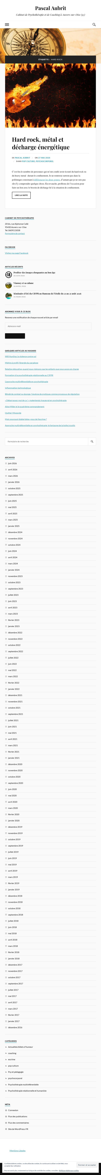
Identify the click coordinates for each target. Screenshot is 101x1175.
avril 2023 (12, 607)
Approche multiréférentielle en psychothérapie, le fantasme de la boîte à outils (40, 425)
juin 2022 (12, 664)
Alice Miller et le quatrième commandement (24, 406)
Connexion (13, 1110)
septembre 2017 (15, 983)
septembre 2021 (15, 714)
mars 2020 (13, 808)
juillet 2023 (13, 595)
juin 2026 (12, 463)
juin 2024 (12, 551)
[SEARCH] (92, 441)
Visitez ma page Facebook (16, 253)
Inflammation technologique (18, 388)
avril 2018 (12, 939)
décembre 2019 (15, 827)
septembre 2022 (15, 651)
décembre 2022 (15, 632)
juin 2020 (12, 789)
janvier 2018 (13, 958)
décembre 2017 (15, 964)
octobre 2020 (14, 776)
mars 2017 (13, 1008)
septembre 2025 (15, 494)
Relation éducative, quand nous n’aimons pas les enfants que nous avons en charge (42, 369)
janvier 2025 (13, 526)
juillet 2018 (13, 921)
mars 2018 (13, 946)
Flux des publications (17, 1116)
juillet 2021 (13, 720)
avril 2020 (12, 802)
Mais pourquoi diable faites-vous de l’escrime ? (26, 419)
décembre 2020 (15, 764)
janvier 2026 (13, 482)
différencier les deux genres (47, 179)
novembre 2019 (15, 833)
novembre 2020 (15, 770)
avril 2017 (12, 1002)
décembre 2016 (15, 1027)
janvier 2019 (13, 889)
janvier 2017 (13, 1021)
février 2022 (13, 682)
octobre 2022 (14, 645)
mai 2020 (12, 795)
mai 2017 (12, 996)
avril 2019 (12, 870)
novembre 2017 (15, 971)
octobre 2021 (14, 707)
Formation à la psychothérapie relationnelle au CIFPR (29, 375)
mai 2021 (12, 733)
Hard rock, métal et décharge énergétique (41, 143)
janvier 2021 (13, 758)
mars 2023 (13, 613)
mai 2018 (12, 933)
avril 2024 (12, 557)
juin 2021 (12, 726)
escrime (11, 1059)
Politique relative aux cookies (69, 1171)
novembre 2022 (15, 639)
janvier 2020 (13, 820)
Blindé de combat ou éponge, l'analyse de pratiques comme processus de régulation (42, 394)
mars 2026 (13, 476)
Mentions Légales (18, 1150)
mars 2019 (13, 877)
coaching (12, 1053)
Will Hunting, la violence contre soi (20, 356)
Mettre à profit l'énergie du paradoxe (21, 362)
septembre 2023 (15, 588)
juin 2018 (12, 927)
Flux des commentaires (18, 1122)
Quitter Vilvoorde (13, 413)
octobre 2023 (14, 582)
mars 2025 (13, 519)
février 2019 (13, 883)
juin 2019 (12, 858)
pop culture (28, 161)
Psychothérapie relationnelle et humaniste (27, 1090)
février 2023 (13, 620)
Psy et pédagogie (15, 1072)
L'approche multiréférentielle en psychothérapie (26, 381)
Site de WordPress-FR (18, 1129)
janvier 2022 (13, 689)
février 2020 (13, 814)
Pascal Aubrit (50, 8)
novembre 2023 (15, 576)
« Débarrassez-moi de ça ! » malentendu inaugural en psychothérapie (36, 400)
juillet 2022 (13, 657)
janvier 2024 (13, 570)
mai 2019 (12, 864)
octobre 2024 (14, 545)
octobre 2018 (14, 908)
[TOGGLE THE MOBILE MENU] (7, 24)
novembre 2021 (15, 701)
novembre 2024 (15, 538)
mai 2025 (12, 507)
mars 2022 (13, 676)
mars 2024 (13, 563)
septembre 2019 (15, 845)
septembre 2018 (15, 914)
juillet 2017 (13, 990)
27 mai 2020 (44, 158)
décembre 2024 (15, 532)
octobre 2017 (14, 977)
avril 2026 (12, 469)
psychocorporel (45, 161)
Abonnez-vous (15, 336)
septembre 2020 (15, 783)
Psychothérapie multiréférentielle (23, 1084)
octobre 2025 (14, 488)
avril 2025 (12, 513)
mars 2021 (13, 745)
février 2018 (13, 952)
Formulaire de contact (15, 233)
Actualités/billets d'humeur (20, 1047)
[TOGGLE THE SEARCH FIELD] (94, 24)
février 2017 (13, 1015)
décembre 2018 (15, 896)
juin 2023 (12, 601)
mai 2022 (12, 670)
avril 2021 (12, 739)
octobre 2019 (14, 839)
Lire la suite (21, 195)
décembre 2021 (15, 695)
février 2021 (13, 751)
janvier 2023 (13, 626)
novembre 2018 (15, 902)
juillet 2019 (13, 852)
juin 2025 (12, 501)
